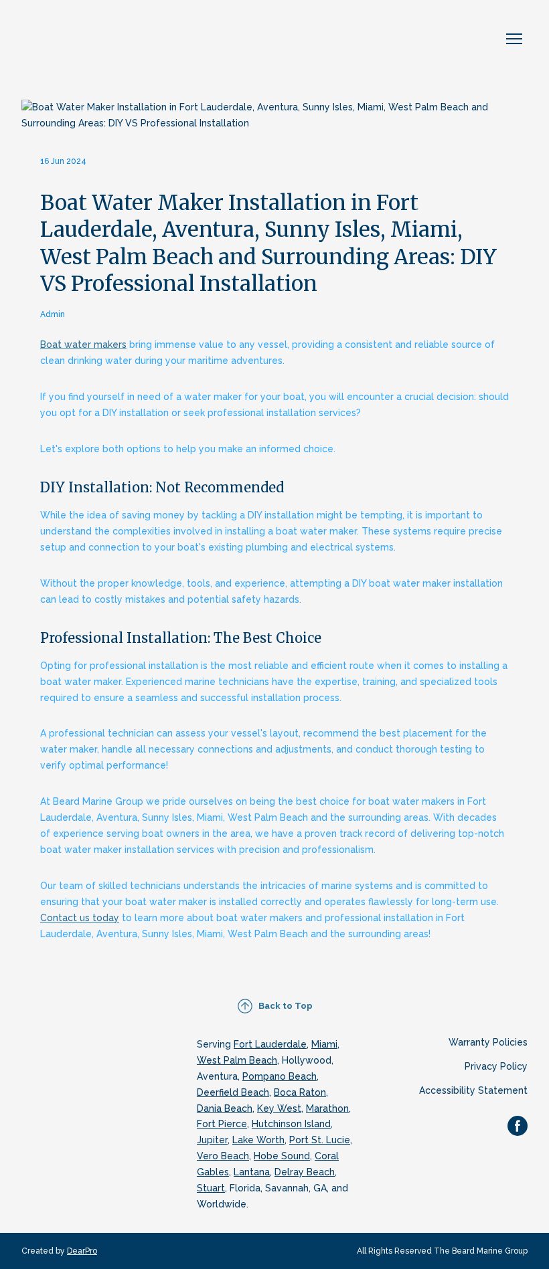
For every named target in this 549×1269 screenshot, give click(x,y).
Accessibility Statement (473, 1090)
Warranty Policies (488, 1042)
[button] (275, 1006)
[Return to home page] (92, 39)
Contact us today (79, 917)
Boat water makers (83, 344)
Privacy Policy (496, 1066)
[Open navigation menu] (514, 38)
